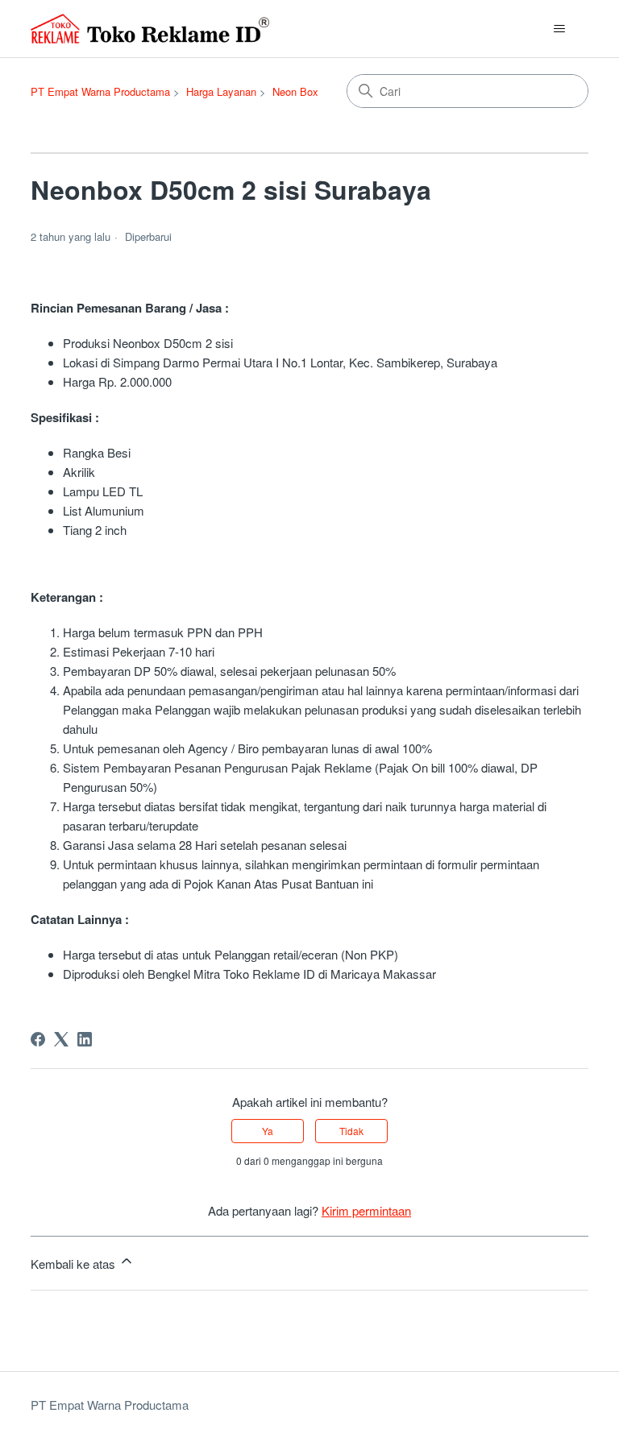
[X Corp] (61, 1039)
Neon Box (295, 91)
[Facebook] (38, 1039)
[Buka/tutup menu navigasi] (559, 29)
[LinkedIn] (84, 1039)
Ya (267, 1131)
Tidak (351, 1131)
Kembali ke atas (74, 1263)
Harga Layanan (221, 91)
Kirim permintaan (366, 1210)
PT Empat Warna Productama (100, 91)
